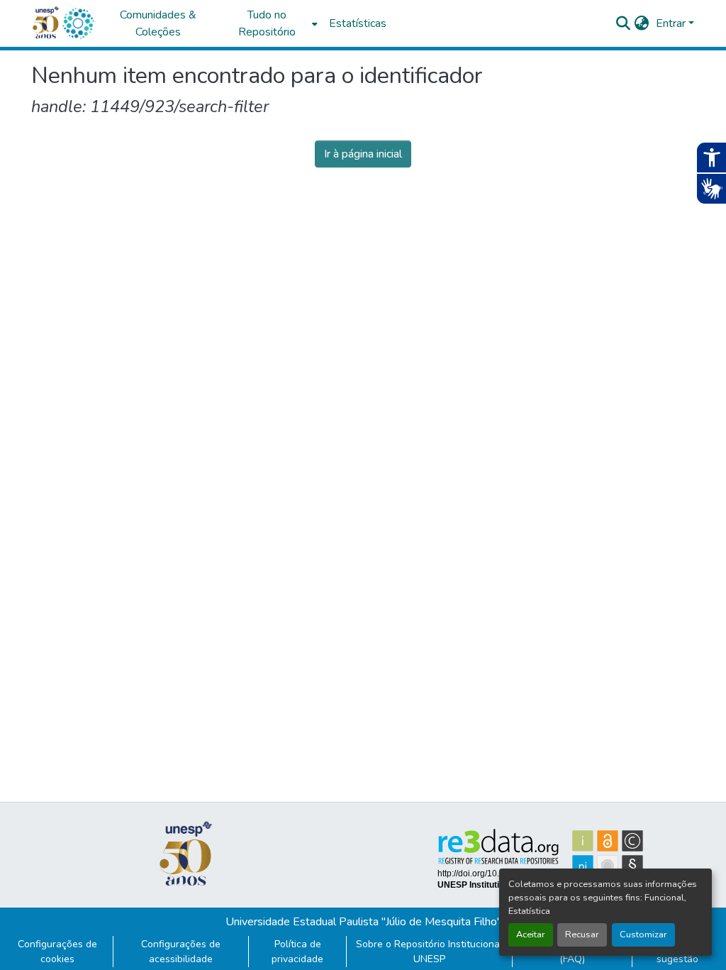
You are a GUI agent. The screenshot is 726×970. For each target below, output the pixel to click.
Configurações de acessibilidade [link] (180, 951)
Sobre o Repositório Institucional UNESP (429, 951)
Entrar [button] (672, 23)
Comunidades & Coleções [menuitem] (158, 23)
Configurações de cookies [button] (57, 951)
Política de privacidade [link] (297, 951)
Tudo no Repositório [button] (267, 23)
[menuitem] (271, 23)
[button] (78, 23)
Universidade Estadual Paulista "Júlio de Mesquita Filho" (363, 922)
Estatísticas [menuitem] (357, 23)
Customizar (643, 934)
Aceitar (530, 934)
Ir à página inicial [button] (363, 154)
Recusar (582, 934)
